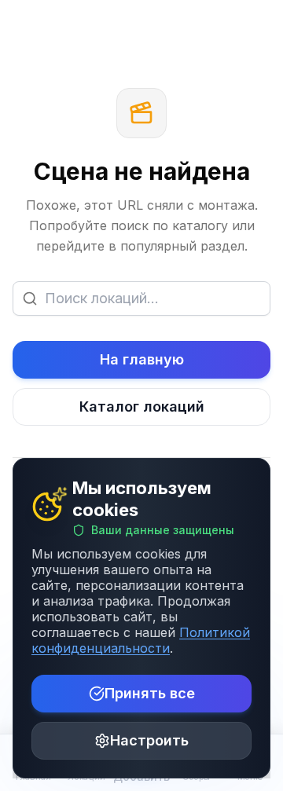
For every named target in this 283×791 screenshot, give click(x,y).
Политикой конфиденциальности (140, 640)
